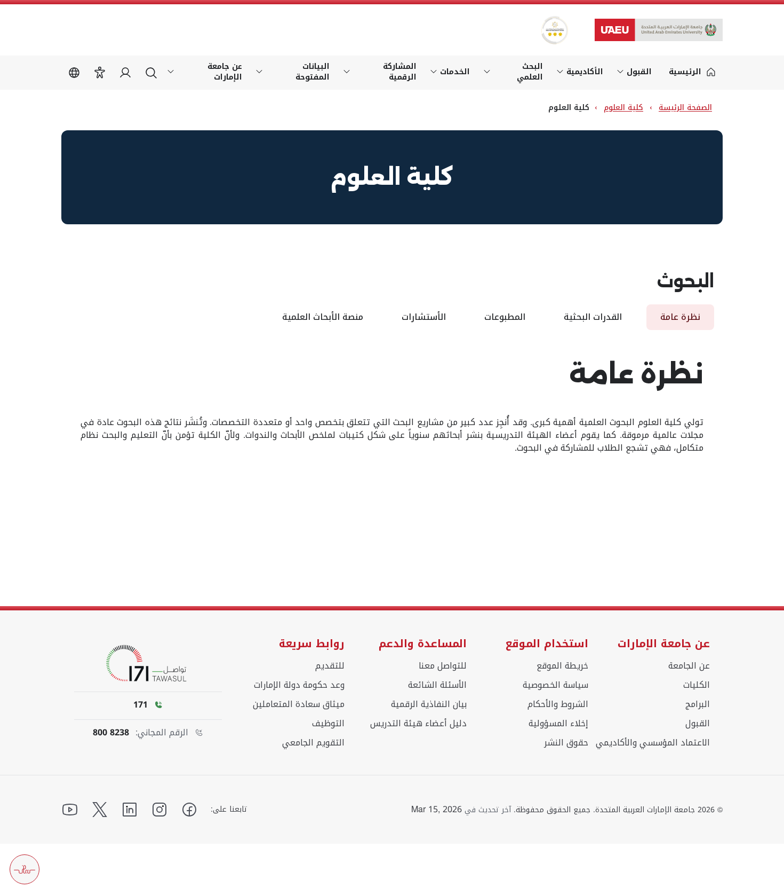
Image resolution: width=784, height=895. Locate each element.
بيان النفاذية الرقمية (429, 704)
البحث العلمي (530, 71)
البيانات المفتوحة (312, 71)
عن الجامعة (689, 666)
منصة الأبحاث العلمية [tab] (322, 317)
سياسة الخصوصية (555, 685)
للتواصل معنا (443, 666)
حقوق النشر (566, 742)
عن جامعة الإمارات (224, 71)
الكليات (696, 685)
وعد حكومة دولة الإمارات (299, 685)
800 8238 (111, 732)
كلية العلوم (623, 107)
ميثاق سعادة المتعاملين (299, 704)
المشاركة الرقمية (400, 71)
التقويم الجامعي (313, 742)
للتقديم (330, 666)
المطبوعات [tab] (504, 317)
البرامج (697, 704)
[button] (100, 73)
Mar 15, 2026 (436, 809)
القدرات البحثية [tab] (593, 317)
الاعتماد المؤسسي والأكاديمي (653, 742)
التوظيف (328, 723)
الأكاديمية (584, 72)
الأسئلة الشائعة (437, 685)
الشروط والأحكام (557, 704)
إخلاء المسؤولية (558, 723)
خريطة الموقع (562, 666)
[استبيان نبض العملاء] (24, 869)
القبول (639, 72)
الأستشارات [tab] (424, 317)
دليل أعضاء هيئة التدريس (418, 723)
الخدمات (455, 72)
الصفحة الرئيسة (685, 107)
